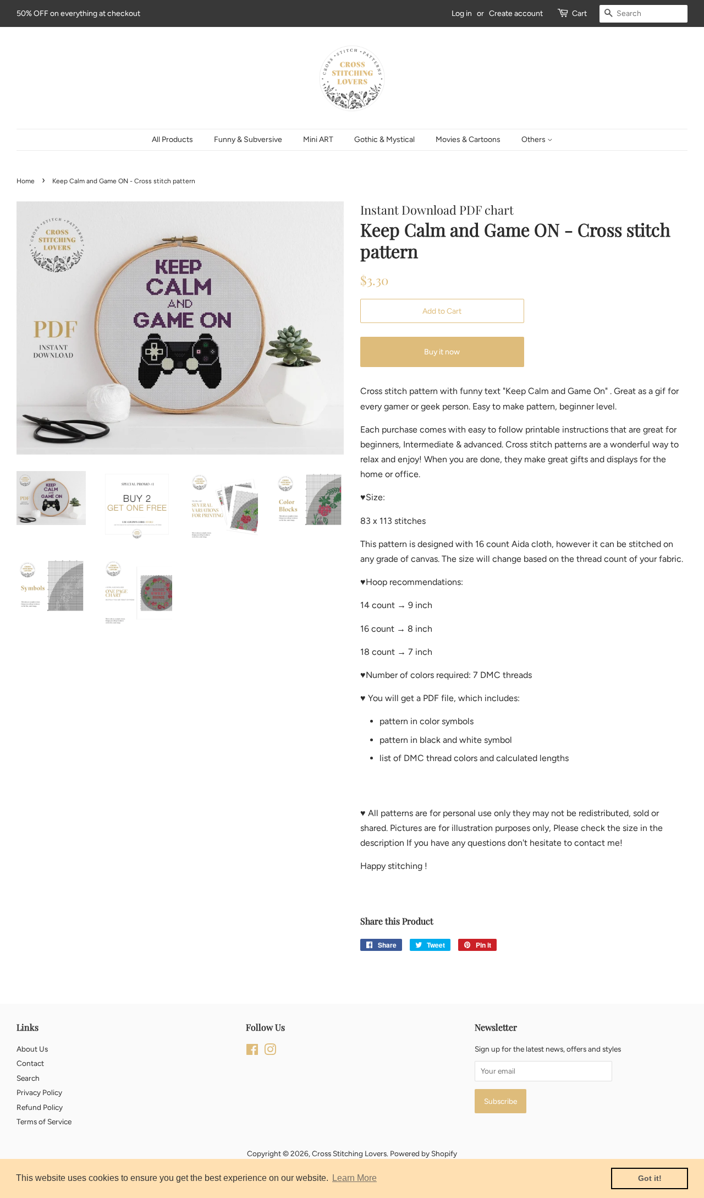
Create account (516, 13)
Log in (462, 13)
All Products (172, 139)
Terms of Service (44, 1121)
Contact (30, 1063)
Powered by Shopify (423, 1153)
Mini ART (318, 139)
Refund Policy (39, 1107)
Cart (579, 13)
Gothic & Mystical (384, 139)
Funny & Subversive (248, 139)
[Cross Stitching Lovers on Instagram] (270, 1051)
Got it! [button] (650, 1178)
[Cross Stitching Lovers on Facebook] (252, 1051)
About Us (32, 1048)
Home (25, 181)
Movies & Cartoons (468, 139)
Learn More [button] (354, 1178)
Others (534, 139)
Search (28, 1078)
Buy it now (442, 352)
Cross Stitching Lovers (349, 1153)
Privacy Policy (39, 1092)
